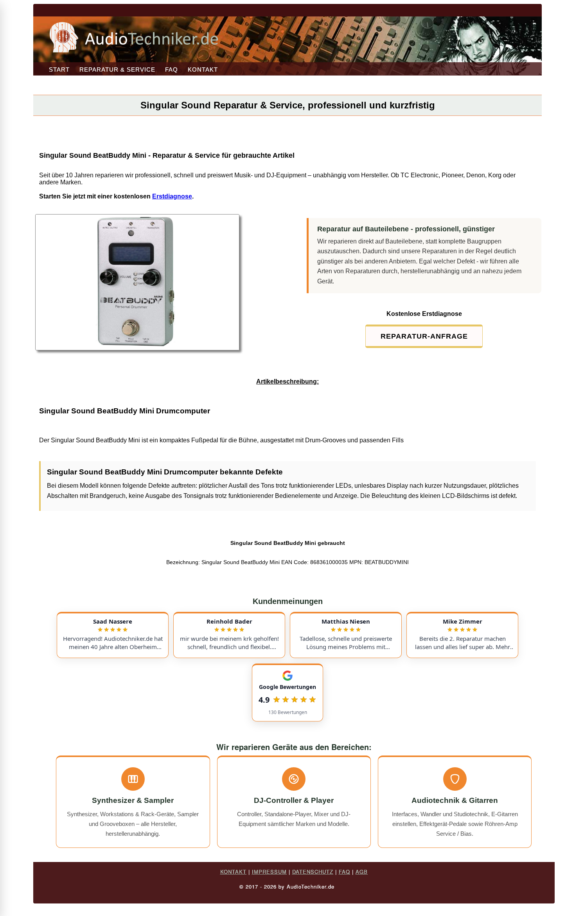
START (59, 69)
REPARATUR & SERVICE (117, 69)
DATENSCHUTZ (312, 871)
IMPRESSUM (269, 871)
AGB (362, 871)
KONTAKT (203, 69)
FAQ (171, 69)
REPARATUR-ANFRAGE (424, 336)
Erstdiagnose (172, 196)
